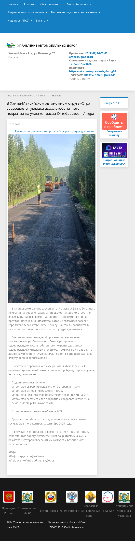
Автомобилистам (78, 4)
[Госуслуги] (108, 496)
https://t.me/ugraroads (99, 75)
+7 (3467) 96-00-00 (80, 64)
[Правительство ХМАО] (27, 496)
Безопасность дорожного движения (74, 12)
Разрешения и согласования (26, 12)
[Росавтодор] (72, 496)
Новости (28, 4)
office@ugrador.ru (81, 57)
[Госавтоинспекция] (50, 496)
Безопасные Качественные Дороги (90, 511)
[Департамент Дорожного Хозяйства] (124, 496)
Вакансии (42, 20)
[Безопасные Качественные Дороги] (90, 496)
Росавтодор (71, 511)
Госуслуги (108, 511)
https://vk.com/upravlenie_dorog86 (92, 71)
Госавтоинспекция (51, 511)
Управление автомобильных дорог (47, 45)
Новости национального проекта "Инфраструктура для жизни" (55, 131)
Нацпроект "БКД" (18, 20)
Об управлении (50, 4)
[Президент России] (9, 496)
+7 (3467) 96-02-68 (96, 53)
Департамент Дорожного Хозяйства (124, 511)
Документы (111, 103)
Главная (13, 4)
